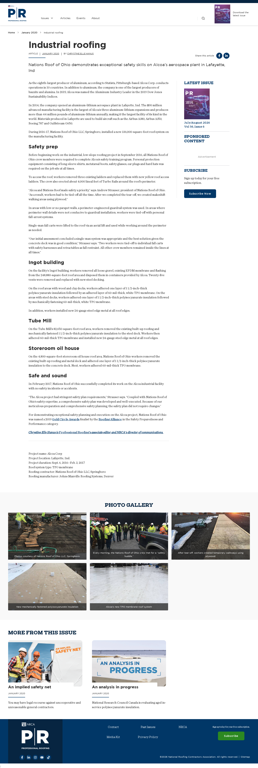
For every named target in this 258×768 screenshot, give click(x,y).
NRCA (183, 727)
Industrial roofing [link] (53, 32)
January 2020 (29, 32)
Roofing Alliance (110, 419)
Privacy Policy (148, 737)
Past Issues (148, 727)
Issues (45, 18)
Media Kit (113, 737)
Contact (113, 727)
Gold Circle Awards (66, 419)
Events (80, 18)
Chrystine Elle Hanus (80, 53)
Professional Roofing (96, 432)
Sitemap (245, 757)
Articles (65, 18)
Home (11, 32)
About (95, 18)
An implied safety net (29, 687)
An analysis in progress (115, 687)
